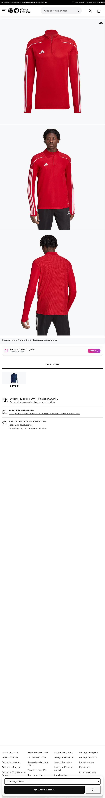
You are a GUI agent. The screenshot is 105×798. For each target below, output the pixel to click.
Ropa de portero (87, 772)
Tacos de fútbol (10, 752)
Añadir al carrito (46, 789)
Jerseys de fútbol (88, 757)
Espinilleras (84, 767)
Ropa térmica (60, 775)
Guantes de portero (63, 752)
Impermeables (86, 762)
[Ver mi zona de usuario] (90, 11)
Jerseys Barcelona (63, 762)
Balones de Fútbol (37, 757)
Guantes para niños (37, 770)
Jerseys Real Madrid (64, 757)
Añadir (93, 351)
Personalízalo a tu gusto (22, 349)
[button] (52, 412)
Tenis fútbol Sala (10, 757)
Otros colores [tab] (52, 364)
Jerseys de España (88, 752)
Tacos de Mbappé (11, 767)
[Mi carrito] (98, 11)
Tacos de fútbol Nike (38, 752)
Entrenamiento (9, 340)
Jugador (24, 340)
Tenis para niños (36, 775)
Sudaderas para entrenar (45, 340)
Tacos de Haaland (11, 762)
